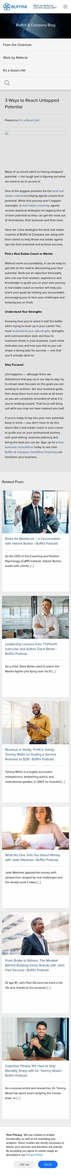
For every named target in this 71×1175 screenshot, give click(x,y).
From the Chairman (17, 45)
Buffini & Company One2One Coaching (31, 452)
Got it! (47, 1164)
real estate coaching (35, 205)
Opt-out (24, 1164)
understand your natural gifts (31, 331)
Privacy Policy (34, 1154)
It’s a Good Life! (14, 70)
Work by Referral (15, 57)
